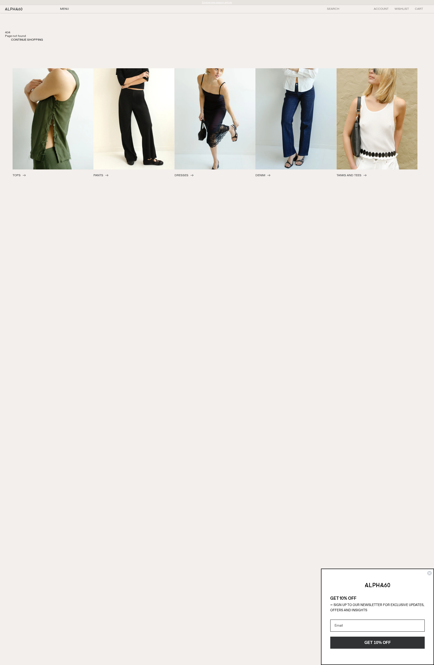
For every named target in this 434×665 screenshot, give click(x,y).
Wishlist (402, 9)
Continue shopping (27, 39)
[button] (419, 9)
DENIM (260, 175)
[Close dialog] (429, 573)
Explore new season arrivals (217, 2)
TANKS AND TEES (349, 175)
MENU (64, 9)
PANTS (98, 175)
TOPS (17, 175)
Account (381, 9)
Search (333, 9)
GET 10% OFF (377, 642)
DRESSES (181, 175)
